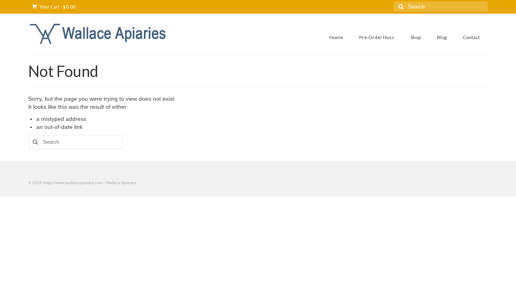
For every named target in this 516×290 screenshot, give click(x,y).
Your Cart (57, 7)
